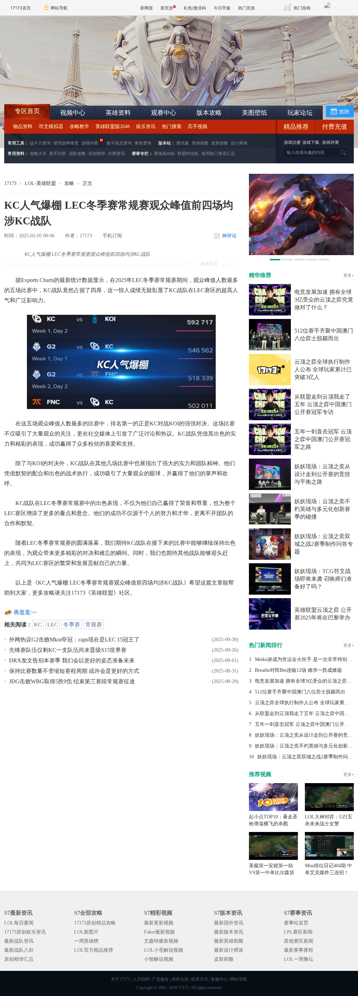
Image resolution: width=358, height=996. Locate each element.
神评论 (229, 235)
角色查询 (143, 143)
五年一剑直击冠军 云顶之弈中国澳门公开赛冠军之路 (323, 439)
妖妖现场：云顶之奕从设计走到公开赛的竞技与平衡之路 (322, 474)
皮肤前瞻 (219, 143)
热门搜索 (171, 126)
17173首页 (20, 7)
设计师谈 (239, 143)
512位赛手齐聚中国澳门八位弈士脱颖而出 (300, 691)
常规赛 (93, 624)
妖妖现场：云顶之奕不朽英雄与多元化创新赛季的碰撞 (322, 509)
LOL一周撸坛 (298, 959)
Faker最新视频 (159, 932)
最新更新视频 (158, 923)
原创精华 (96, 153)
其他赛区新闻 (298, 941)
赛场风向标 (164, 153)
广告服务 (160, 979)
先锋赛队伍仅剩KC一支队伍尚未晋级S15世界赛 (68, 650)
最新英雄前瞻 (228, 941)
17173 (10, 183)
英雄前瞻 (200, 143)
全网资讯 (116, 153)
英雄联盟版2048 (112, 126)
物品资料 (23, 126)
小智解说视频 (158, 959)
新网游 (146, 7)
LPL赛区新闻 (298, 932)
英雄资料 (118, 112)
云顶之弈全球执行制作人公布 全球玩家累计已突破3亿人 (323, 369)
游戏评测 (330, 142)
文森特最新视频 (161, 941)
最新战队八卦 (19, 950)
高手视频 (197, 126)
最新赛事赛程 (298, 950)
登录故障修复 (66, 143)
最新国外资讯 (228, 923)
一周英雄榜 (86, 941)
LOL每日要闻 (19, 923)
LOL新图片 (86, 932)
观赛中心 (163, 112)
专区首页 (27, 110)
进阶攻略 (77, 153)
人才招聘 (141, 979)
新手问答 (57, 153)
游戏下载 (310, 142)
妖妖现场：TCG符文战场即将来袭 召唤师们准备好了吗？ (323, 578)
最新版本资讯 (228, 932)
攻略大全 (38, 153)
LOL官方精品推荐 (93, 950)
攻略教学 (79, 126)
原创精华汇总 (19, 959)
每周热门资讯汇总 (218, 153)
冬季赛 (71, 624)
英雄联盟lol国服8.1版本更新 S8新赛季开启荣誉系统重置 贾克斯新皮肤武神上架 (58, 87)
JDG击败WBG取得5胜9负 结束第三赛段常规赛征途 (72, 681)
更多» (348, 275)
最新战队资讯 (19, 941)
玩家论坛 (300, 112)
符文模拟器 (51, 126)
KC (38, 624)
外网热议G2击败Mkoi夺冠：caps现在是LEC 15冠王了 (74, 639)
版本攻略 (209, 112)
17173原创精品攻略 (95, 923)
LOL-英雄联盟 (40, 183)
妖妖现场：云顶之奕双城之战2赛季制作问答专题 (323, 544)
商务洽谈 (180, 979)
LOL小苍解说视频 (163, 950)
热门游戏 (302, 7)
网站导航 (59, 7)
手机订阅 (112, 235)
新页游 (166, 7)
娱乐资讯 (146, 126)
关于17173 (120, 979)
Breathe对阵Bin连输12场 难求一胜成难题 (298, 670)
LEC (52, 624)
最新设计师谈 (228, 950)
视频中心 (72, 112)
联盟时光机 (188, 153)
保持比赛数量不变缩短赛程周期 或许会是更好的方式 (74, 671)
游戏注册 (293, 142)
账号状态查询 (119, 143)
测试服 (182, 143)
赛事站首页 (296, 923)
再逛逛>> (25, 612)
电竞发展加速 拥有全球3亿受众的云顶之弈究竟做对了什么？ (323, 299)
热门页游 (246, 7)
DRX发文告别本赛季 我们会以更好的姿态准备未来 (72, 660)
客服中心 (219, 979)
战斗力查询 (40, 143)
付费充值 (334, 126)
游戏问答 (89, 143)
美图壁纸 (254, 112)
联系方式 (199, 979)
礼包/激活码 (195, 7)
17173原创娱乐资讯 (25, 932)
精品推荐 (296, 126)
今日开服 (222, 7)
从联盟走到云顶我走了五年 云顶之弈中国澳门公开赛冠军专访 (323, 404)
